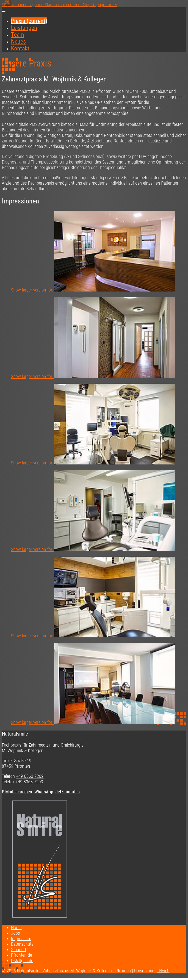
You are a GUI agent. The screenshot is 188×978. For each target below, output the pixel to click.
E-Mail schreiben (17, 792)
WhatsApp (43, 792)
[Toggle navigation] (4, 11)
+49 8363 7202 (30, 776)
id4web (163, 970)
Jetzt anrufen (67, 792)
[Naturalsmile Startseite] (39, 917)
